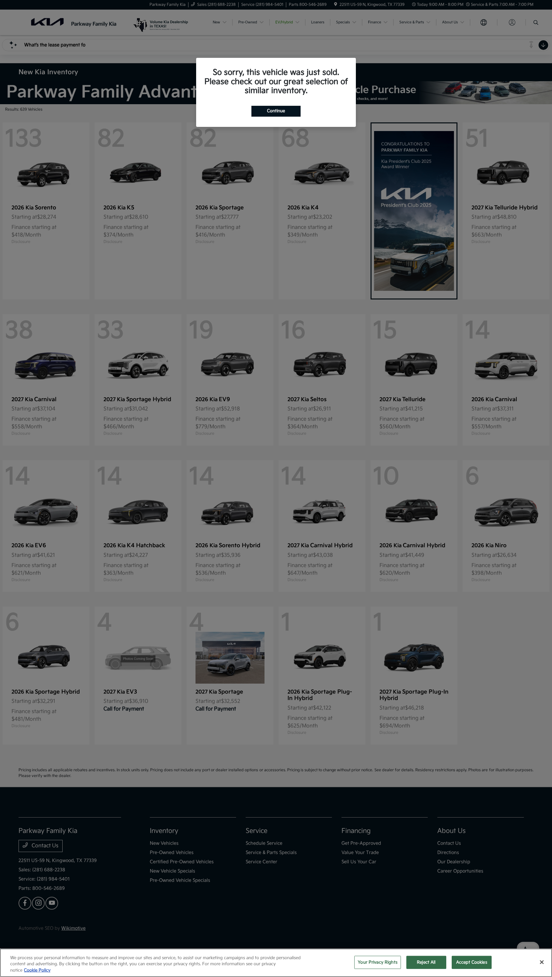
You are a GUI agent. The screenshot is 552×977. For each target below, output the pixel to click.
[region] (276, 963)
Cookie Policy (37, 970)
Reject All (426, 962)
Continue (276, 110)
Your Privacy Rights (377, 962)
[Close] (542, 962)
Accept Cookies (471, 962)
